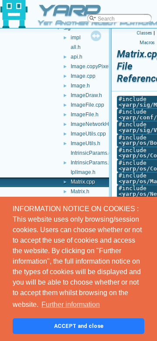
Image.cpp (83, 76)
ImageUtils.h (85, 143)
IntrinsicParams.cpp (94, 153)
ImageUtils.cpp (88, 134)
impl (76, 38)
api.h (76, 57)
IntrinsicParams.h (91, 163)
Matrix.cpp (83, 182)
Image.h (80, 86)
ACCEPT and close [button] (78, 326)
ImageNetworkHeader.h (99, 124)
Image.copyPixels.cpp (97, 66)
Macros (147, 42)
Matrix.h (80, 191)
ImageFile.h (85, 114)
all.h (76, 47)
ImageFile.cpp (87, 105)
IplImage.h (83, 172)
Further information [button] (70, 304)
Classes (144, 33)
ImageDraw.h (86, 95)
